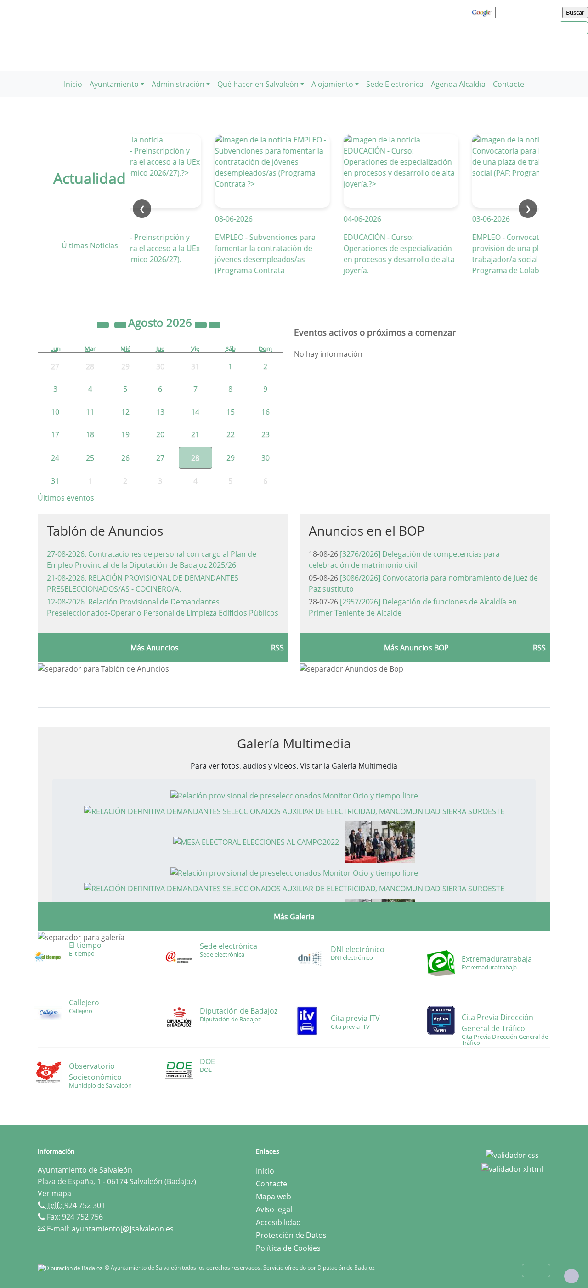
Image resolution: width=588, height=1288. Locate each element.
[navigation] (529, 12)
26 (125, 458)
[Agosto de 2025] (104, 324)
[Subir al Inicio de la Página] (571, 1276)
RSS (277, 648)
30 (265, 458)
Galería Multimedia (294, 743)
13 (160, 412)
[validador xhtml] (512, 1168)
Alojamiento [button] (332, 84)
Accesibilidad (278, 1222)
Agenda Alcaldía (458, 84)
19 (125, 434)
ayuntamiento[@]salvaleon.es (123, 1229)
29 (230, 458)
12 (125, 412)
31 (55, 481)
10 (55, 412)
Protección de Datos (291, 1235)
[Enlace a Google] (482, 12)
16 (265, 412)
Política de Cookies (288, 1248)
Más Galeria (294, 917)
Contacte (508, 84)
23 (265, 434)
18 (90, 434)
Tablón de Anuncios (105, 530)
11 (90, 412)
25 (90, 458)
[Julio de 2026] (121, 324)
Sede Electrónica (395, 84)
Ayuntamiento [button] (114, 84)
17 (55, 434)
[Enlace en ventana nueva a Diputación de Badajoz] (71, 1267)
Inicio (73, 84)
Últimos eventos (66, 498)
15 (230, 412)
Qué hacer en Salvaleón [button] (258, 84)
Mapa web (273, 1196)
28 (195, 458)
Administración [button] (178, 84)
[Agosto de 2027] (202, 324)
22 (230, 434)
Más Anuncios (154, 648)
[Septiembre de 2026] (214, 324)
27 (160, 458)
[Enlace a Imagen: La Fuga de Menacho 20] (380, 841)
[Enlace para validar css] (512, 1154)
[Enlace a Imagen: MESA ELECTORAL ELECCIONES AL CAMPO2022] (256, 841)
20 (160, 434)
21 (195, 434)
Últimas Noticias (90, 245)
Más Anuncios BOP (416, 648)
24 (55, 458)
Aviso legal (274, 1209)
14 (195, 412)
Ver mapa (54, 1193)
